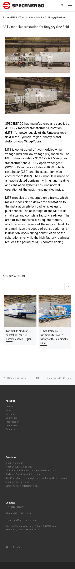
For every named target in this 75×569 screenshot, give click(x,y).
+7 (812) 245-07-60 (22, 513)
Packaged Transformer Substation (23, 474)
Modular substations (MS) (19, 467)
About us (10, 406)
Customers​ (11, 414)
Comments (11, 418)
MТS (8, 149)
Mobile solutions (14, 463)
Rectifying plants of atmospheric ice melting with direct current (37, 478)
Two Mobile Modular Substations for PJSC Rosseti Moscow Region (18, 335)
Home (6, 17)
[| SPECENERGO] (23, 5)
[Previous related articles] (60, 286)
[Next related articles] (68, 286)
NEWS (14, 17)
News (8, 410)
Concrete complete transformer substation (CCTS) (31, 470)
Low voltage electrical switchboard (23, 486)
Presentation (12, 422)
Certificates (12, 425)
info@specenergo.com (24, 520)
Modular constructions (17, 482)
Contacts (10, 429)
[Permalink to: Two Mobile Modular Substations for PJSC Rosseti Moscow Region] (20, 311)
